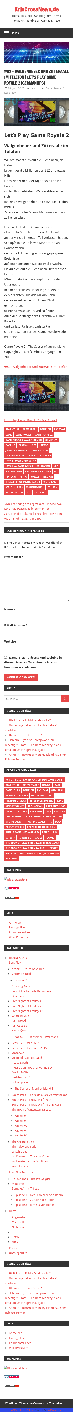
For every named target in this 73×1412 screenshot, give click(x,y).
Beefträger (30, 429)
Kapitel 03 (21, 1125)
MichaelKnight (15, 821)
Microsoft (18, 1222)
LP (60, 816)
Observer (18, 1053)
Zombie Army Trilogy (25, 1188)
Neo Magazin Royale (38, 471)
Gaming (10, 445)
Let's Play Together (21, 1172)
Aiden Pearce (31, 785)
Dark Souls (13, 790)
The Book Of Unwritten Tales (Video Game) (32, 842)
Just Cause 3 (19, 1025)
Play (58, 821)
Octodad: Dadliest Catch (27, 1057)
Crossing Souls (21, 986)
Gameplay (51, 440)
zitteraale (40, 492)
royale (35, 476)
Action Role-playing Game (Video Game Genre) (34, 779)
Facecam (59, 429)
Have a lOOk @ (18, 957)
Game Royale (23, 434)
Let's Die (22, 811)
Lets (48, 811)
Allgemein (18, 1217)
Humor (43, 445)
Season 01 (21, 980)
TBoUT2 (49, 837)
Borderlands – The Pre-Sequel (31, 1179)
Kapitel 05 (21, 1135)
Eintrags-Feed (17, 927)
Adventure (12, 429)
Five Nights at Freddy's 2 (27, 1006)
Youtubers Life (21, 1166)
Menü (15, 33)
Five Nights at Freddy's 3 (27, 1011)
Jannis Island (39, 450)
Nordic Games (36, 821)
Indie (60, 800)
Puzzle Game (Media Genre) (22, 832)
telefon (48, 476)
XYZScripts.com (55, 1410)
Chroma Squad (21, 973)
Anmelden (15, 922)
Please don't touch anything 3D (32, 1067)
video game (50, 482)
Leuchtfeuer (14, 816)
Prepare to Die (15, 827)
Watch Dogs (19, 1151)
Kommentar (14, 556)
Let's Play (10, 92)
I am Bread (19, 1020)
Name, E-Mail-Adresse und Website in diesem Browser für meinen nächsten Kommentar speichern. (33, 662)
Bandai (46, 785)
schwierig (25, 837)
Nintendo (18, 1227)
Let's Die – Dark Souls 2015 (29, 1048)
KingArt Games (15, 806)
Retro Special (20, 1082)
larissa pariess (15, 455)
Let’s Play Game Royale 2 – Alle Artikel (30, 420)
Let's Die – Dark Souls (25, 1043)
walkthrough (35, 487)
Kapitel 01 (21, 1116)
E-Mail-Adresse (15, 625)
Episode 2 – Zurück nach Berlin (34, 1199)
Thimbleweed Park (24, 1146)
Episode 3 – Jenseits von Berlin (34, 1205)
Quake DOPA (20, 1072)
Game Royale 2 (54, 88)
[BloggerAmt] (16, 879)
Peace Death (20, 1062)
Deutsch (45, 429)
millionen (43, 466)
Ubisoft (53, 848)
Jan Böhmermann (17, 450)
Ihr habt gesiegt (16, 800)
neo (55, 466)
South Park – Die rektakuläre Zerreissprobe (39, 1095)
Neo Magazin (14, 471)
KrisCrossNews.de (36, 9)
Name (9, 609)
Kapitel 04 (21, 1130)
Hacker (23, 795)
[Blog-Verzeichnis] (11, 889)
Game (9, 434)
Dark (57, 785)
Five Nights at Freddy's (26, 1001)
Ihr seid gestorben (41, 800)
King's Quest (20, 1030)
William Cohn (14, 492)
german (23, 445)
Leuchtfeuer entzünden (40, 816)
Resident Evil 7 (21, 1077)
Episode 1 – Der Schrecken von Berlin (39, 1195)
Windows (12, 858)
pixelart (11, 476)
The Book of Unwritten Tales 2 (25, 848)
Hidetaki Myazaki (41, 795)
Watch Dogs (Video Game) (43, 853)
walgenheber (14, 487)
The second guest (23, 1141)
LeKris (35, 88)
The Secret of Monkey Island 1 (34, 1088)
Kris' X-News (35, 806)
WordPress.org (18, 937)
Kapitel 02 (21, 1121)
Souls (38, 837)
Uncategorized (18, 1253)
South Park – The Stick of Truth (31, 1099)
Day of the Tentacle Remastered (32, 991)
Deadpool (18, 996)
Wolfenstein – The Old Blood (30, 1161)
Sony (15, 1241)
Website (10, 641)
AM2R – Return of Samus (28, 969)
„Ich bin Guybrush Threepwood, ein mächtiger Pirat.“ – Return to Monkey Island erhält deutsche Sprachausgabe (33, 745)
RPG (55, 832)
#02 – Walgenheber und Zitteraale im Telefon (36, 367)
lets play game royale (20, 466)
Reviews (14, 1248)
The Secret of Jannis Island (23, 482)
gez (34, 445)
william (52, 487)
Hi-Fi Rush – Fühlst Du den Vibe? (30, 720)
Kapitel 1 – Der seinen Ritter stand (36, 1037)
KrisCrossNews (55, 806)
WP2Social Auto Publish (22, 1410)
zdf (28, 492)
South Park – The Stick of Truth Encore (36, 1104)
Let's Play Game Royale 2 (21, 461)
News (12, 1211)
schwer (10, 837)
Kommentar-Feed (20, 932)
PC (55, 471)
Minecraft (18, 1183)
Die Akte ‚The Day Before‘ (25, 735)
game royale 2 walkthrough (24, 440)
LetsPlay (59, 811)
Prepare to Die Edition (41, 827)
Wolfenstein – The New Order (31, 1156)
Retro (23, 476)
